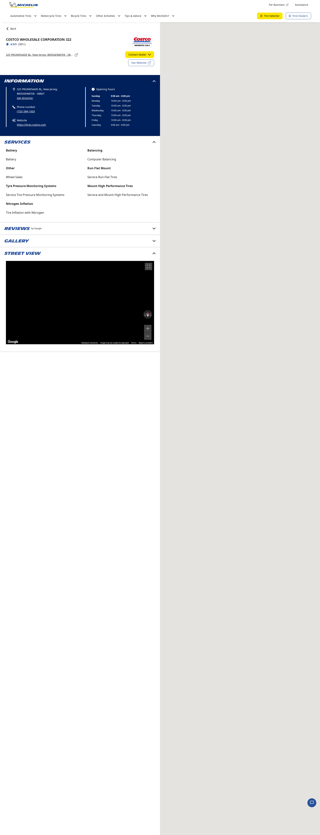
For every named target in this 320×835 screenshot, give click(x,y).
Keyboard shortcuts (89, 343)
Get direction (25, 98)
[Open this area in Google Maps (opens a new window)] (13, 341)
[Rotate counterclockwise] (144, 314)
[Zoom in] (147, 328)
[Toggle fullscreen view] (148, 266)
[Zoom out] (147, 336)
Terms (133, 343)
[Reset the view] (148, 314)
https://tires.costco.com (31, 124)
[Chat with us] (311, 802)
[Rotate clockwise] (151, 314)
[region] (80, 302)
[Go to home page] (24, 4)
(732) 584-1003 (26, 111)
